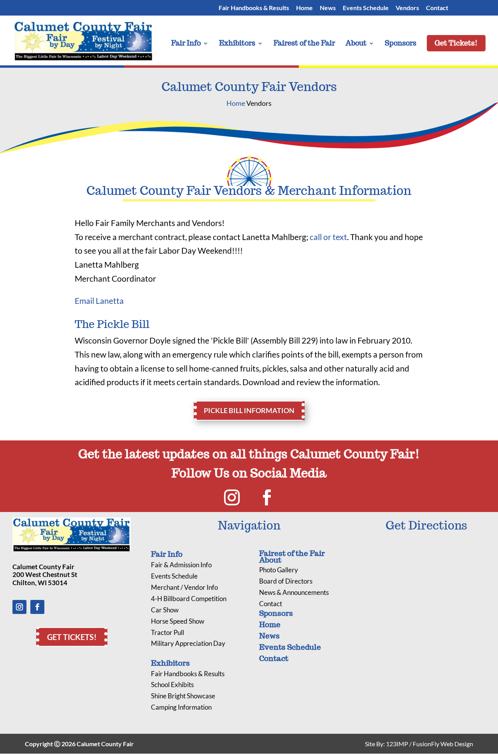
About (355, 43)
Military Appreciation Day (188, 643)
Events (366, 8)
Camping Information (181, 707)
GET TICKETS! (71, 637)
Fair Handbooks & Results (254, 8)
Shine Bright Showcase (183, 696)
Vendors (407, 8)
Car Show (165, 610)
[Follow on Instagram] (231, 497)
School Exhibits (172, 684)
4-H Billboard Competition (188, 598)
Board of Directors (285, 581)
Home (304, 8)
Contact (437, 8)
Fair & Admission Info (181, 565)
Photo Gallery (278, 570)
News (328, 8)
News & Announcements (294, 592)
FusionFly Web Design (443, 743)
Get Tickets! (456, 43)
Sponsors (400, 43)
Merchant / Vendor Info (184, 587)
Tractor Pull (167, 632)
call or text (328, 237)
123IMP (397, 743)
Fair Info (186, 43)
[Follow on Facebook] (266, 497)
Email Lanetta (99, 300)
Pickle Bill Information (249, 410)
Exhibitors (237, 43)
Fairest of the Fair (304, 43)
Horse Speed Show (177, 621)
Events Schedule (174, 576)
